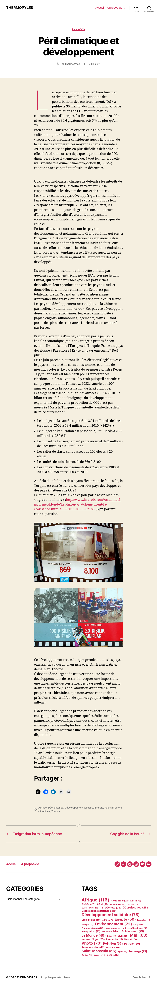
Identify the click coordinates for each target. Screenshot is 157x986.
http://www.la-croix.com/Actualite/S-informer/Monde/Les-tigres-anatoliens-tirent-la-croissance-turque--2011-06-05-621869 (77, 504)
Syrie (122, 951)
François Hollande (114, 928)
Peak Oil (131, 939)
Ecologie (78, 29)
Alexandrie (120, 900)
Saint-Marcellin (99, 951)
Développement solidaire (79, 807)
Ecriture (104, 919)
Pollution (113, 943)
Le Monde (94, 935)
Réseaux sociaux (93, 947)
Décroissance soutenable (99, 910)
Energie (98, 807)
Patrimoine (114, 939)
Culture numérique (92, 908)
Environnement (113, 923)
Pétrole (132, 943)
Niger (98, 939)
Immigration (91, 931)
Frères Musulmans (136, 928)
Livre (123, 935)
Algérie (135, 901)
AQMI (103, 904)
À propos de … (116, 7)
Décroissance (55, 807)
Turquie (55, 811)
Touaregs (137, 951)
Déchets (113, 907)
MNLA (86, 939)
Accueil (99, 7)
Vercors (99, 955)
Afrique (42, 807)
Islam (118, 931)
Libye (111, 936)
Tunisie (87, 955)
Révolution (113, 947)
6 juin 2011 (94, 63)
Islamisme (134, 931)
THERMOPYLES (19, 7)
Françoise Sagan (92, 928)
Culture (132, 904)
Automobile (117, 904)
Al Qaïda (89, 904)
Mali (139, 935)
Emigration (143, 920)
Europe (138, 925)
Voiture (113, 955)
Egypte (125, 919)
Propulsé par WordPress (55, 977)
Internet (107, 931)
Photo (91, 943)
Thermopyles (72, 63)
